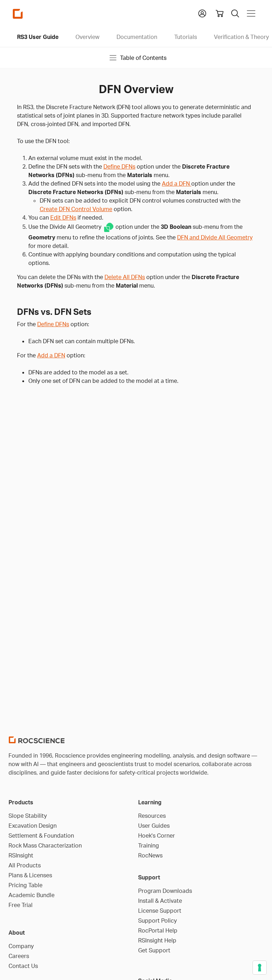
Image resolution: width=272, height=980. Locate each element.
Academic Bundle (31, 895)
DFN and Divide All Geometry (215, 237)
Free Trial (20, 904)
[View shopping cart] (219, 13)
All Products (24, 865)
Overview (87, 36)
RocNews (150, 855)
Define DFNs (119, 166)
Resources (152, 815)
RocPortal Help (157, 930)
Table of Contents (143, 57)
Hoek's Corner (156, 835)
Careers (18, 955)
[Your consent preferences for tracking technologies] (259, 967)
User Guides (154, 825)
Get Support (154, 950)
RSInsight (20, 855)
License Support (159, 910)
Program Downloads (165, 890)
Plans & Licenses (30, 875)
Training (148, 845)
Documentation (137, 36)
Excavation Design (32, 825)
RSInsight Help (157, 940)
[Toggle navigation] (251, 13)
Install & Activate (160, 900)
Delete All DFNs (124, 277)
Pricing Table (25, 885)
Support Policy (157, 920)
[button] (202, 12)
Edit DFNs (63, 217)
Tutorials (185, 36)
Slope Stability (27, 815)
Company (21, 946)
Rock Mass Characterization (45, 845)
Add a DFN (176, 183)
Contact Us (23, 965)
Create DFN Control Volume (76, 209)
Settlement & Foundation (41, 835)
